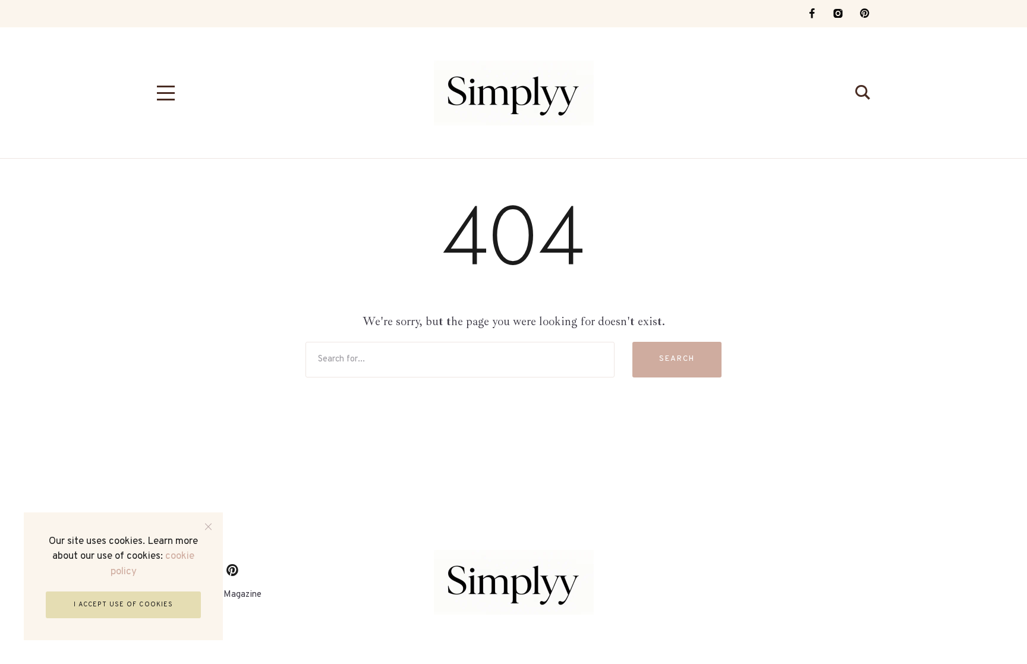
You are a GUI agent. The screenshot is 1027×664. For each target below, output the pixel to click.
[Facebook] (812, 13)
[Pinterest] (864, 13)
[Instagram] (838, 13)
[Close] (208, 527)
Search (677, 359)
